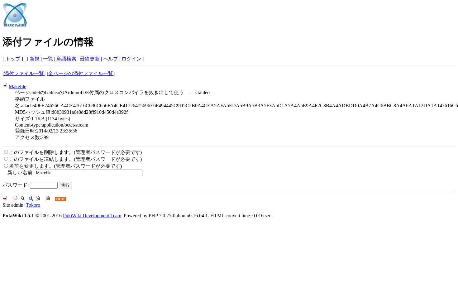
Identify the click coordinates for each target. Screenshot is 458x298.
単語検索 (66, 58)
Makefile (17, 86)
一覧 (48, 58)
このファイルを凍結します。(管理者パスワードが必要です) (75, 159)
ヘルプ (110, 58)
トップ (12, 58)
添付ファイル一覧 (24, 73)
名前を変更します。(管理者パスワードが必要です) (65, 166)
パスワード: (15, 185)
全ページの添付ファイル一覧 (80, 73)
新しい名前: (20, 172)
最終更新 (90, 58)
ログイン (131, 58)
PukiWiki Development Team (92, 215)
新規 (35, 58)
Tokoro (33, 205)
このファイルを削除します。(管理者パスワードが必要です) (75, 152)
